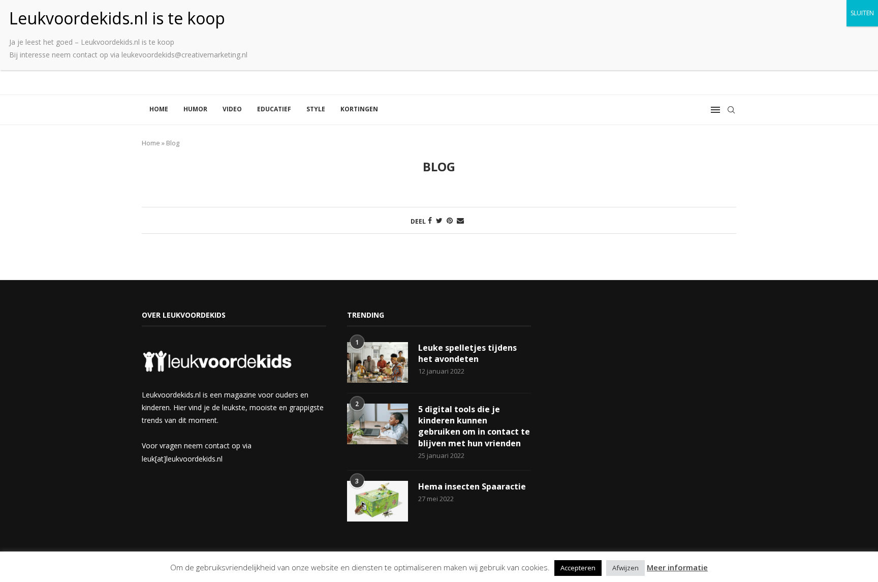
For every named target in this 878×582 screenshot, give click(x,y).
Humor (195, 109)
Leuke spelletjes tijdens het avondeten (467, 353)
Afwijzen (625, 567)
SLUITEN (862, 13)
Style (315, 109)
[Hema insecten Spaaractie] (377, 501)
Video (232, 109)
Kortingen (359, 109)
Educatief (274, 109)
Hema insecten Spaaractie (472, 486)
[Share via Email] (460, 220)
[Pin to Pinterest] (450, 220)
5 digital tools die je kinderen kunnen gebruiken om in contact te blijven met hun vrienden (474, 426)
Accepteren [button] (577, 567)
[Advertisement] (644, 382)
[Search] (731, 110)
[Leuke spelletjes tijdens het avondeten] (377, 362)
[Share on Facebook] (430, 220)
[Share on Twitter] (439, 220)
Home (158, 109)
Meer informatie (677, 567)
